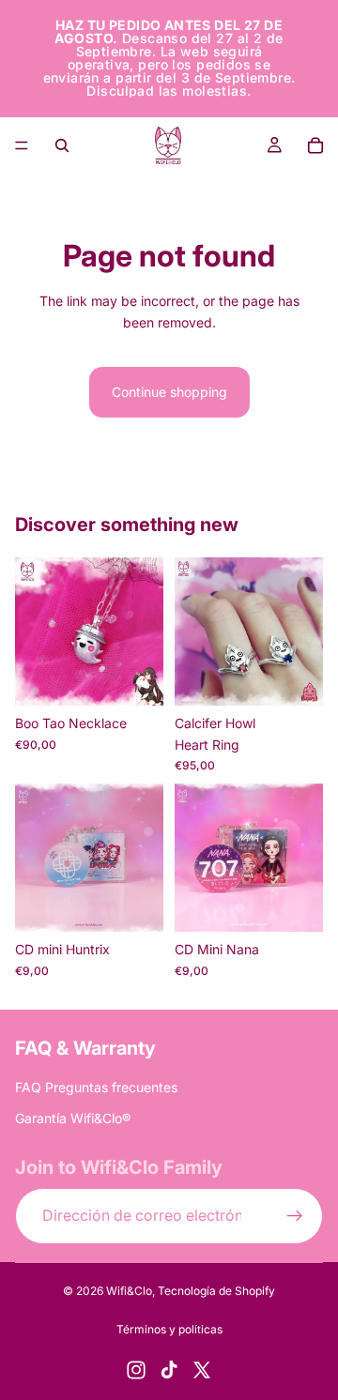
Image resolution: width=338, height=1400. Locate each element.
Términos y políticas (169, 1329)
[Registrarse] (295, 1215)
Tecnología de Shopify (216, 1291)
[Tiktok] (169, 1370)
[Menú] (21, 145)
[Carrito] (315, 145)
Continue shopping (169, 392)
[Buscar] (62, 145)
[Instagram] (136, 1370)
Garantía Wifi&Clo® (73, 1117)
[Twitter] (202, 1370)
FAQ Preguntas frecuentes (96, 1087)
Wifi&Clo (129, 1291)
